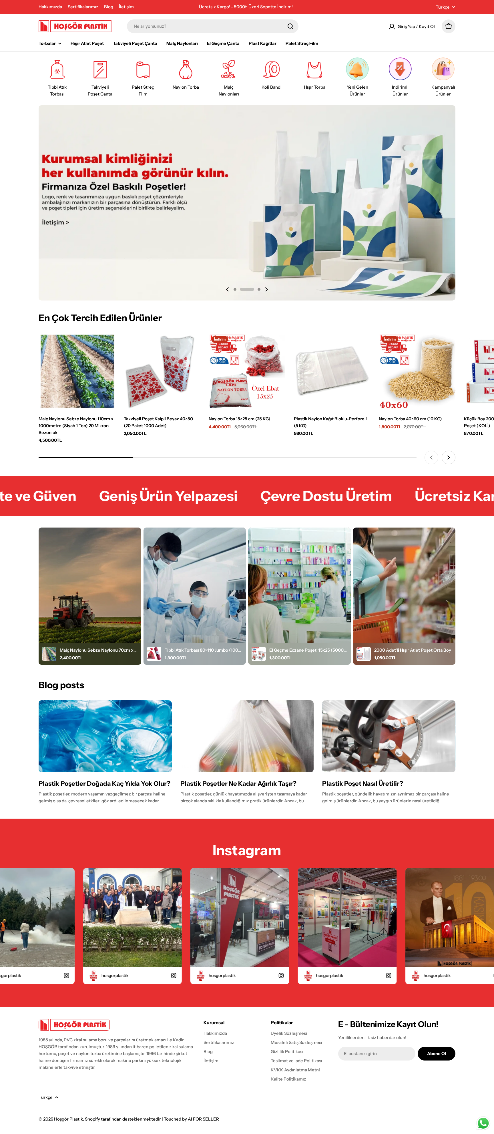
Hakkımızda (50, 6)
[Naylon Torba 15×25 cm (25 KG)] (247, 371)
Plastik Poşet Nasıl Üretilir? (362, 783)
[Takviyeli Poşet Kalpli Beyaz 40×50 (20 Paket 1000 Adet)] (162, 371)
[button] (235, 289)
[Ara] (290, 26)
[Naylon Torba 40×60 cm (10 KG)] (417, 371)
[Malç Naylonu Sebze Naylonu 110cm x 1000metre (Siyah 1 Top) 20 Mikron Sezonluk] (77, 371)
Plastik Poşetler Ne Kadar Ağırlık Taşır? (238, 783)
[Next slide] (266, 289)
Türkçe (443, 7)
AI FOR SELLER (203, 1119)
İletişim (126, 6)
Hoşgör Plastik (68, 1119)
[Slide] (247, 203)
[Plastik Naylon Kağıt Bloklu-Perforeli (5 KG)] (332, 371)
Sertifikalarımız (83, 6)
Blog (108, 6)
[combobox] (212, 26)
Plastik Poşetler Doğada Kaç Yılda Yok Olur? (104, 783)
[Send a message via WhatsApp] (483, 1123)
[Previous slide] (227, 289)
